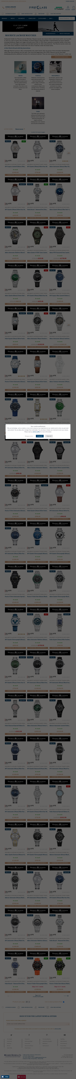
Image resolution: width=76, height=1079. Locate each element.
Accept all (39, 436)
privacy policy (36, 432)
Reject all (49, 436)
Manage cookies (29, 436)
